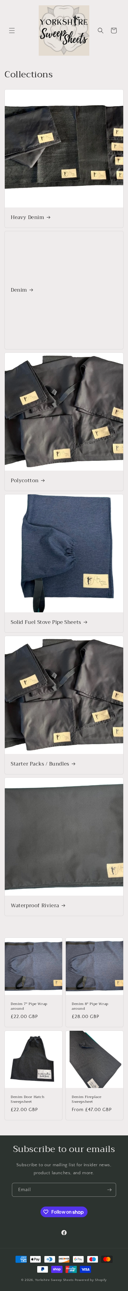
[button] (11, 30)
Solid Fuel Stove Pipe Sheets (46, 622)
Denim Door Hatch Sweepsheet (28, 1099)
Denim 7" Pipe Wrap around (29, 1006)
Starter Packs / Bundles (40, 764)
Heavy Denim (27, 217)
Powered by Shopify (91, 1280)
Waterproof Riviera (35, 905)
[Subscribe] (109, 1190)
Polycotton (25, 480)
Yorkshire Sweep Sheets (54, 1280)
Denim (19, 290)
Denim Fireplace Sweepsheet (87, 1099)
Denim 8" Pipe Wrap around (90, 1006)
